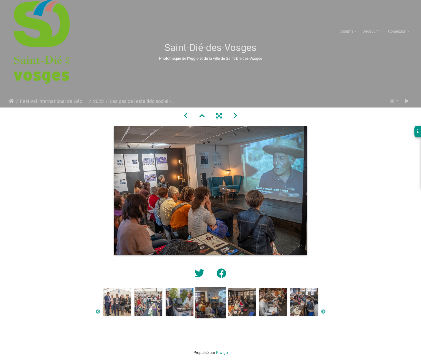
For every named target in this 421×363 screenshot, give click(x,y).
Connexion (397, 31)
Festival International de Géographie (53, 101)
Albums (347, 31)
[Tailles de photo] (394, 101)
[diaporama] (406, 101)
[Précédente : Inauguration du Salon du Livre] (185, 116)
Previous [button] (98, 311)
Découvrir (371, 31)
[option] (117, 302)
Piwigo (222, 352)
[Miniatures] (201, 116)
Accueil (11, 101)
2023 (98, 101)
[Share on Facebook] (221, 273)
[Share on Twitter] (201, 273)
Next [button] (323, 311)
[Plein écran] (219, 116)
